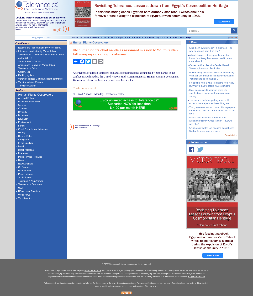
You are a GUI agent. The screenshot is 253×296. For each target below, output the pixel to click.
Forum (21, 125)
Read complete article (85, 88)
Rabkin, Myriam (26, 75)
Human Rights (25, 136)
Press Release (25, 174)
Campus (22, 105)
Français (233, 37)
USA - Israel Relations (29, 191)
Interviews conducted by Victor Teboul (37, 51)
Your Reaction (25, 198)
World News (24, 194)
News (21, 160)
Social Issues (25, 177)
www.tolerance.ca (93, 270)
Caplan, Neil (24, 72)
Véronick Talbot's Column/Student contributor (40, 78)
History (21, 132)
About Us (84, 37)
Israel (21, 146)
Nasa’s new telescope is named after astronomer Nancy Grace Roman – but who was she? (210, 120)
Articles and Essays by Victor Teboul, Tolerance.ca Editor (37, 67)
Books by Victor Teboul (29, 101)
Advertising (154, 37)
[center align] (234, 31)
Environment (24, 122)
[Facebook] (191, 149)
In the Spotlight (25, 143)
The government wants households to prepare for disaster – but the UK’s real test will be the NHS (212, 110)
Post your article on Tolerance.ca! (130, 37)
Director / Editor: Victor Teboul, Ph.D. (39, 13)
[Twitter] (200, 149)
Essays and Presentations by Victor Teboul (39, 47)
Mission (95, 37)
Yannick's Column (27, 85)
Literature (23, 153)
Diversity (22, 112)
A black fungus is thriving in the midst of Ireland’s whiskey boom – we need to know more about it (210, 58)
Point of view (24, 170)
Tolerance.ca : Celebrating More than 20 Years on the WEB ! (41, 56)
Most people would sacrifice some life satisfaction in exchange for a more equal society (209, 93)
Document (23, 115)
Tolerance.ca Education (30, 184)
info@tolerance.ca (196, 276)
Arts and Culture (26, 98)
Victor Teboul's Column (29, 61)
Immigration (24, 139)
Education (23, 119)
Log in (189, 37)
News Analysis (25, 163)
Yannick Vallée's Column (30, 82)
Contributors (107, 37)
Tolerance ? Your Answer (30, 181)
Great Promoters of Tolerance (33, 129)
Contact (165, 37)
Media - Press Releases (30, 157)
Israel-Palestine (26, 150)
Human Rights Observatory (35, 94)
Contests (22, 108)
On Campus (24, 167)
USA (20, 188)
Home (75, 37)
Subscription (178, 37)
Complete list (231, 135)
